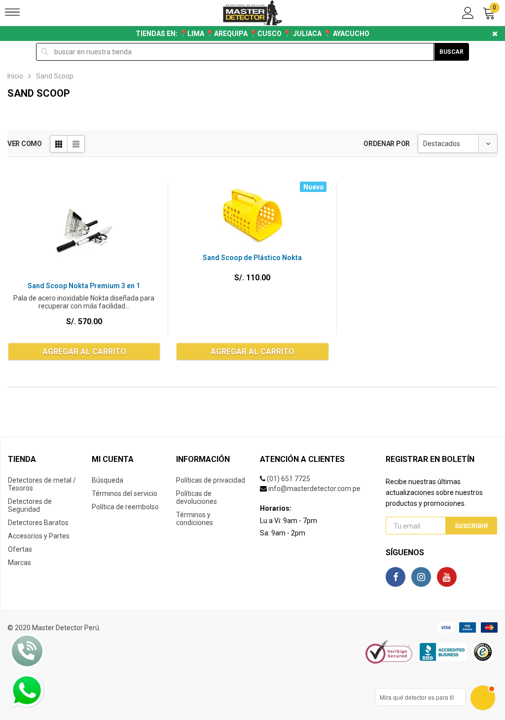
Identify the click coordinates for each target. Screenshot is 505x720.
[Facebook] (395, 577)
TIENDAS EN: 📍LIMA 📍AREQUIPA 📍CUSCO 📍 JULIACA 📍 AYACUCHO (252, 34)
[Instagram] (421, 577)
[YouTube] (447, 577)
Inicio (15, 76)
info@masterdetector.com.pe (314, 489)
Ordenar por (386, 144)
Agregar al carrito (84, 351)
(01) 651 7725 (288, 479)
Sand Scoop (54, 76)
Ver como (24, 144)
